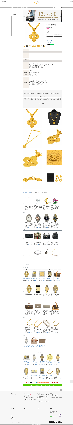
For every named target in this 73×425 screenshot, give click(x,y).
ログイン (59, 1)
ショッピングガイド (66, 1)
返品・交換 (38, 393)
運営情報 (33, 422)
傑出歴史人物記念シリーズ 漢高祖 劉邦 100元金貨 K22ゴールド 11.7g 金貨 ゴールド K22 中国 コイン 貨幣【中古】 (49, 363)
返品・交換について (42, 401)
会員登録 (62, 1)
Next (61, 16)
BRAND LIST (13, 418)
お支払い (12, 393)
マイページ (28, 7)
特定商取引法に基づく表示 (18, 422)
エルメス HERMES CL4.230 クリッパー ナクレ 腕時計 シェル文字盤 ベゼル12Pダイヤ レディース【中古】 (26, 346)
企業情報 (13, 422)
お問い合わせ (71, 1)
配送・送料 (25, 393)
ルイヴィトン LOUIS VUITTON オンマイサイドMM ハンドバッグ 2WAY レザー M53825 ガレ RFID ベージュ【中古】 (34, 346)
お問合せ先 (51, 393)
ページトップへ (61, 390)
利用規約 (24, 422)
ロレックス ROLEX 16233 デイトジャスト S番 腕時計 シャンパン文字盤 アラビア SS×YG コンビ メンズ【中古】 (26, 377)
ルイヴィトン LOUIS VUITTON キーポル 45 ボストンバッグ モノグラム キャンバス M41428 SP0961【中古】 (57, 280)
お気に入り (23, 7)
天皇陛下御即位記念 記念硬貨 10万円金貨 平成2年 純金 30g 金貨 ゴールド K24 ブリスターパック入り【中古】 (42, 377)
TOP (12, 7)
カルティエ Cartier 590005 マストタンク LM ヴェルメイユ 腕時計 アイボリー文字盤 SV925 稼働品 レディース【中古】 (49, 280)
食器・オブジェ (14, 34)
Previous (24, 16)
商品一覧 (18, 7)
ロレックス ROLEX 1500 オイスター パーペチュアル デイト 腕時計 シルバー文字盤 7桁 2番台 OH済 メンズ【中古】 (34, 363)
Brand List (26, 192)
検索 (61, 7)
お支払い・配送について (17, 404)
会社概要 (51, 408)
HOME (23, 192)
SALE (12, 417)
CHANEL (30, 192)
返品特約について (49, 38)
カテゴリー (12, 408)
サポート (38, 408)
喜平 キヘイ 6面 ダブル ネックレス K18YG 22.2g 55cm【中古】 (49, 376)
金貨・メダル (13, 415)
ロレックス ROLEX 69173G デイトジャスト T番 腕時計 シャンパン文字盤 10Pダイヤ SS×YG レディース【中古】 (57, 363)
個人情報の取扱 (29, 422)
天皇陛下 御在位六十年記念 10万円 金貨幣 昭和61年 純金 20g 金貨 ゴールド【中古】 (42, 279)
